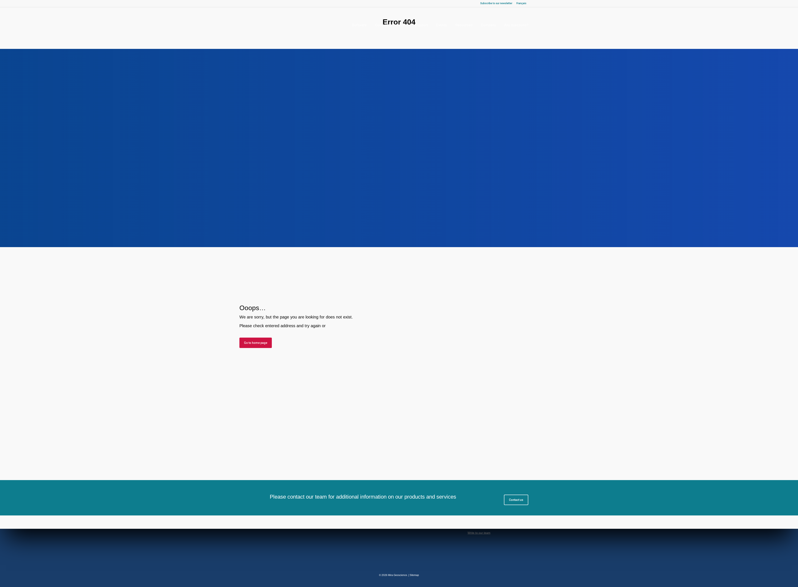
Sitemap (414, 575)
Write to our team (479, 532)
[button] (516, 500)
